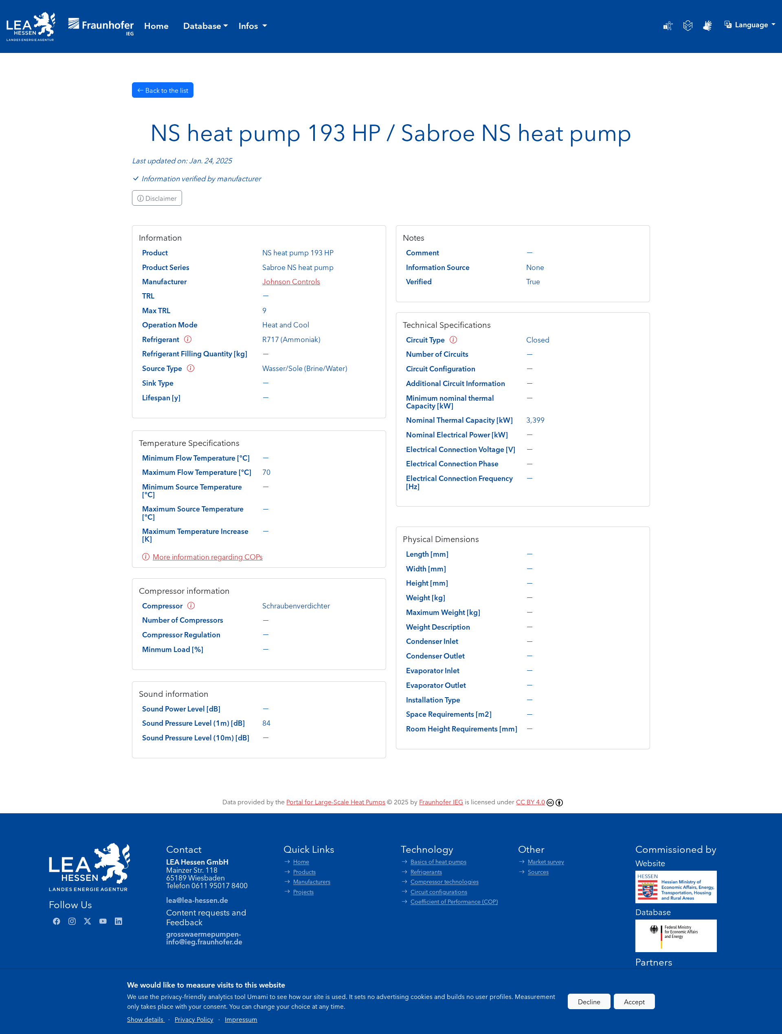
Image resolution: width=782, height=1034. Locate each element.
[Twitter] (87, 921)
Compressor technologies (445, 881)
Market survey (546, 861)
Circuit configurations (439, 892)
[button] (146, 1018)
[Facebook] (56, 921)
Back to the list (166, 90)
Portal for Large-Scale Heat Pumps (335, 801)
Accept (634, 1001)
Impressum (241, 1018)
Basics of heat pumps (438, 861)
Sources (538, 872)
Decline (589, 1001)
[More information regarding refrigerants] (188, 339)
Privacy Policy (194, 1018)
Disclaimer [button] (160, 197)
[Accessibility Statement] (668, 25)
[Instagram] (72, 921)
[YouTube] (103, 921)
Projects (303, 892)
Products (304, 872)
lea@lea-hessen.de (197, 900)
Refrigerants (426, 872)
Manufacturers (311, 881)
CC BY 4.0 (530, 801)
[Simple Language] (688, 25)
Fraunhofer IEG (441, 801)
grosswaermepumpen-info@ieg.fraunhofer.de (204, 937)
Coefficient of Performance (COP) (454, 901)
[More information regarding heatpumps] (191, 368)
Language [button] (752, 24)
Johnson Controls (291, 281)
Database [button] (202, 25)
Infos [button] (249, 25)
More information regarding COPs (208, 556)
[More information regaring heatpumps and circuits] (453, 339)
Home (301, 861)
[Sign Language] (707, 25)
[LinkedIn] (118, 921)
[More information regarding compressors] (191, 605)
